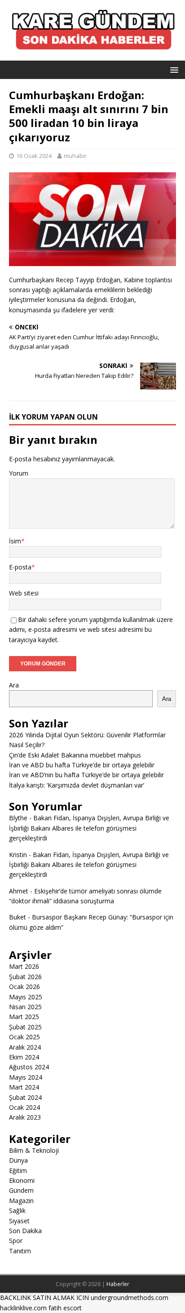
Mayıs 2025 (25, 997)
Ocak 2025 (24, 1037)
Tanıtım (20, 1251)
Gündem (21, 1190)
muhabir (75, 156)
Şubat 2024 (25, 1097)
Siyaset (19, 1221)
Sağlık (17, 1210)
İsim (15, 541)
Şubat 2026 (25, 976)
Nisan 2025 (25, 1006)
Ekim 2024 (24, 1057)
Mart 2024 (24, 1087)
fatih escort (65, 1308)
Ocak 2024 (24, 1107)
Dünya (18, 1160)
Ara (14, 685)
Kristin (18, 854)
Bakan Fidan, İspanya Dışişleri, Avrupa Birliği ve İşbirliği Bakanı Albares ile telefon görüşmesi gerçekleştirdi (89, 828)
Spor (15, 1240)
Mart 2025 (24, 1016)
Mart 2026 (24, 966)
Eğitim (18, 1170)
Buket (17, 917)
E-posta (20, 567)
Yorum (18, 473)
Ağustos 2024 (29, 1067)
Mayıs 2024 (25, 1077)
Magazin (21, 1200)
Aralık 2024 (25, 1047)
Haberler (117, 1284)
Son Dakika (25, 1230)
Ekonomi (22, 1180)
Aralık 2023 (25, 1117)
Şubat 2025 (25, 1027)
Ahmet (18, 891)
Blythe (18, 818)
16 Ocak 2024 (34, 156)
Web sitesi (24, 593)
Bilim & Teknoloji (34, 1150)
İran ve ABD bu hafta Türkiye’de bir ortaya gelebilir (81, 765)
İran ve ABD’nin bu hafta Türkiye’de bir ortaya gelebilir (86, 774)
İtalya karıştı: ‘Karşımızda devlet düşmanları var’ (76, 785)
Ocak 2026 (24, 986)
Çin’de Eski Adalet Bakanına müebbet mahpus (75, 755)
